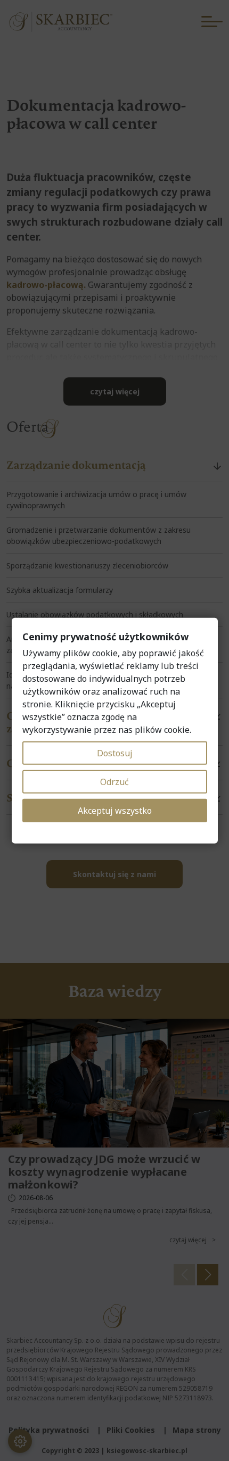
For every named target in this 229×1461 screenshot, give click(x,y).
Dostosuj (115, 753)
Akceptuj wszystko (115, 810)
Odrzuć (114, 782)
